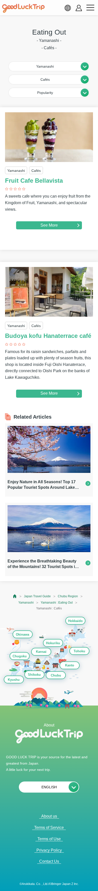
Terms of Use (49, 839)
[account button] (79, 8)
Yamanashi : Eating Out (57, 602)
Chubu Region (68, 596)
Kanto (69, 665)
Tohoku (79, 651)
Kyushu (14, 680)
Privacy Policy (49, 850)
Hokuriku (53, 643)
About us (49, 816)
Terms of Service (49, 827)
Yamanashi (26, 602)
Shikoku (34, 675)
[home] (23, 8)
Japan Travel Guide (37, 596)
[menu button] (90, 8)
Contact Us (49, 861)
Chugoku (20, 656)
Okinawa (22, 634)
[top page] (15, 596)
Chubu (56, 675)
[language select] (67, 7)
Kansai (41, 652)
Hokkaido (75, 621)
